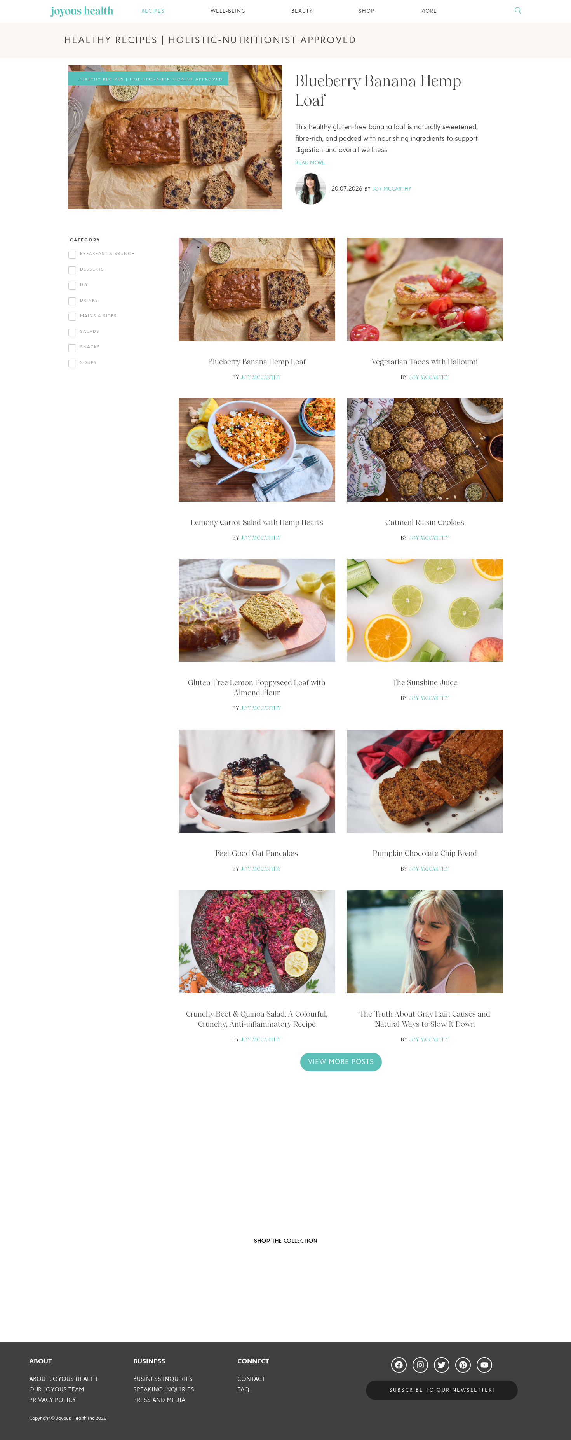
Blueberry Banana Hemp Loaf (257, 361)
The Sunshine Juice (425, 682)
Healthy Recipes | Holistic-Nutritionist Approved (150, 79)
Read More (310, 163)
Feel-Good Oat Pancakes (257, 853)
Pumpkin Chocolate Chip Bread (425, 853)
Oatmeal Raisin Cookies (424, 522)
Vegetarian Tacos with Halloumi (425, 361)
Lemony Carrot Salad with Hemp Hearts (257, 522)
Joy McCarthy (391, 189)
